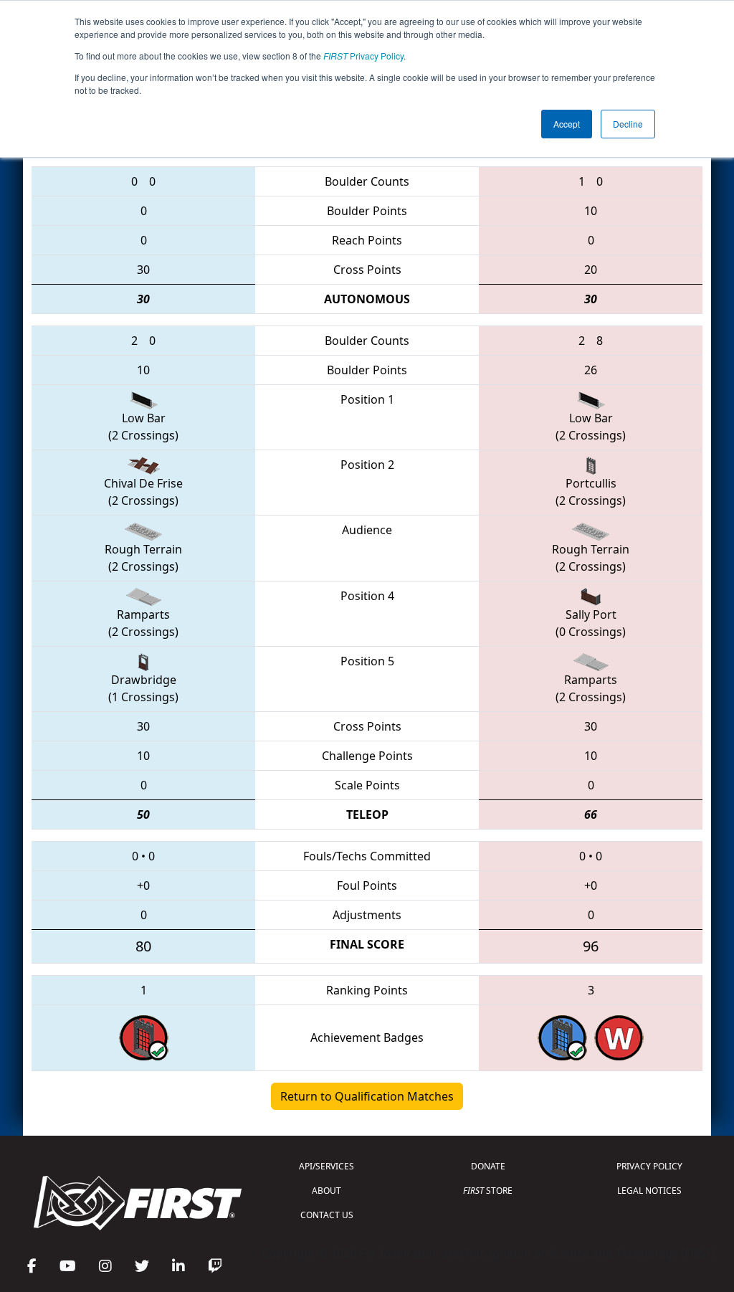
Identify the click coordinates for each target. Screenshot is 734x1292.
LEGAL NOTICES (649, 1190)
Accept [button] (566, 124)
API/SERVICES (326, 1166)
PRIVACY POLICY (649, 1166)
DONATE (488, 1166)
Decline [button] (628, 124)
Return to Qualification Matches (367, 1096)
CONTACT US (326, 1215)
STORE (488, 1190)
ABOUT (326, 1190)
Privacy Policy (363, 55)
